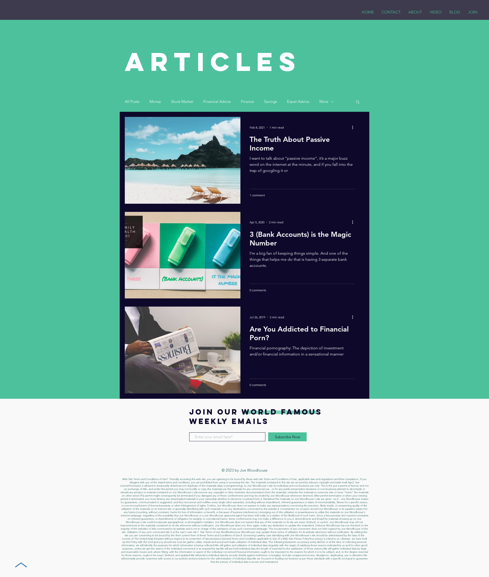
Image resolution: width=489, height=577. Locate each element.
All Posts (132, 101)
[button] (357, 102)
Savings (270, 101)
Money (155, 101)
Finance (247, 101)
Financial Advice (217, 101)
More (323, 101)
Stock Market (182, 101)
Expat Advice (298, 101)
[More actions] (354, 127)
